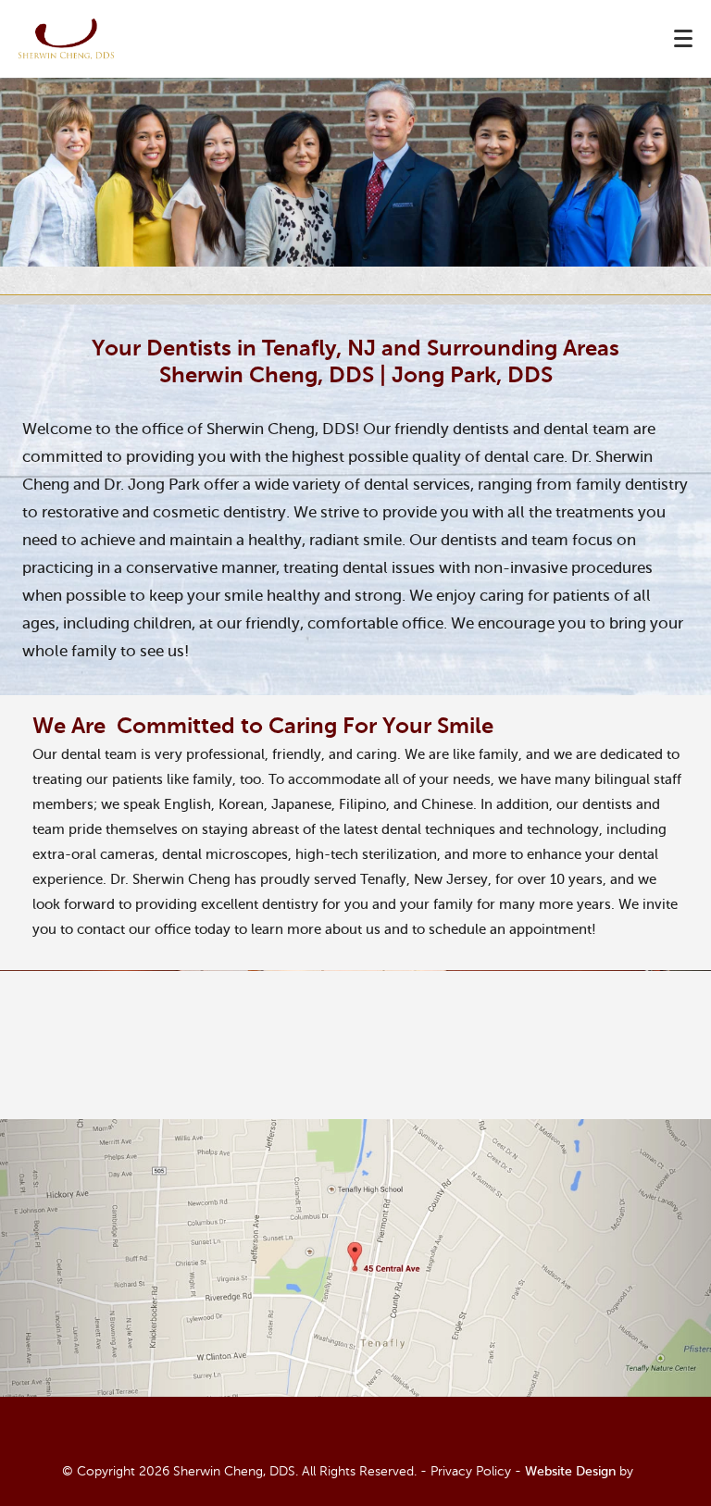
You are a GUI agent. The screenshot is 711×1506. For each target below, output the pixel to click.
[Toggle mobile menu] (683, 38)
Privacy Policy (470, 1471)
